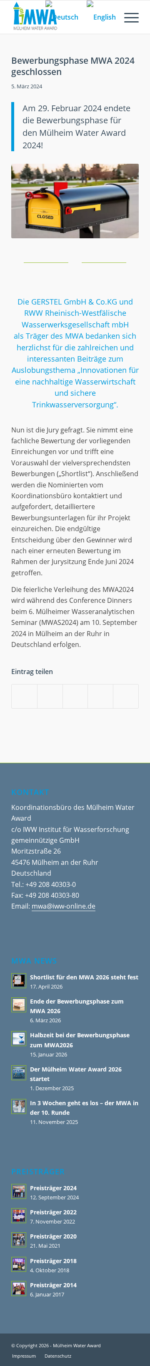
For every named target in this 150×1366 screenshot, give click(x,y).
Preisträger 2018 (53, 1261)
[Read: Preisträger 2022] (18, 1215)
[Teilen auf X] (50, 696)
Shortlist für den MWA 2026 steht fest (84, 977)
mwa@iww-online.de (63, 906)
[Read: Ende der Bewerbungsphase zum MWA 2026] (18, 1004)
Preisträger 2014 (53, 1285)
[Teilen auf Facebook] (24, 696)
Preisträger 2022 (53, 1212)
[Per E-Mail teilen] (100, 696)
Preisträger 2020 (53, 1236)
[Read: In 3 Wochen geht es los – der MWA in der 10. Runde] (18, 1106)
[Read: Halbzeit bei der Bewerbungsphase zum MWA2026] (18, 1038)
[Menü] (127, 17)
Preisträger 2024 (53, 1188)
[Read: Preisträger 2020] (18, 1239)
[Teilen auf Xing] (125, 696)
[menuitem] (127, 17)
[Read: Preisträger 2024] (18, 1191)
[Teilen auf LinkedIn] (75, 696)
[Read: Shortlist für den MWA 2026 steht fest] (18, 980)
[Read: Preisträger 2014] (18, 1288)
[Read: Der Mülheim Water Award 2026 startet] (18, 1072)
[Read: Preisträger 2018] (18, 1264)
